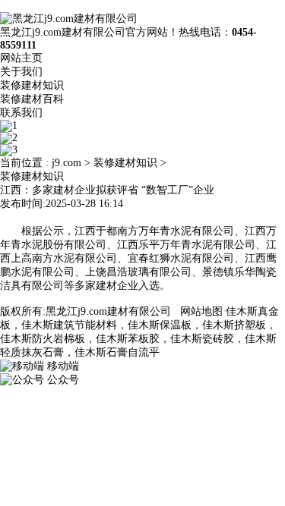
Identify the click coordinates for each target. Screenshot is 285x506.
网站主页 (21, 58)
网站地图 (201, 311)
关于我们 (21, 71)
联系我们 (21, 112)
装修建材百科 (32, 99)
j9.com (66, 162)
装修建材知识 (32, 85)
